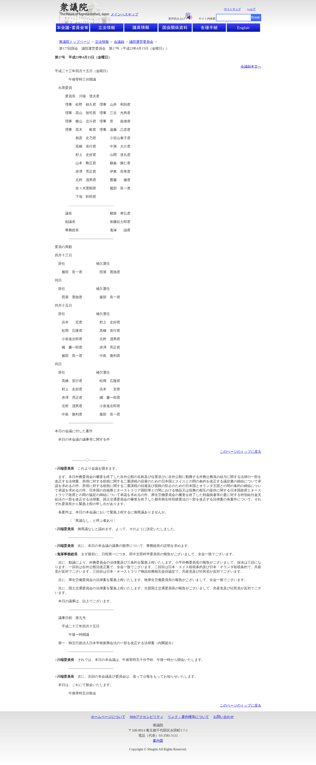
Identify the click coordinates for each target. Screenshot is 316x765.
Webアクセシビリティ (146, 717)
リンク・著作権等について (188, 717)
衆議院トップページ (74, 42)
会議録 (119, 42)
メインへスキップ (124, 14)
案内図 (158, 740)
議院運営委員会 (141, 42)
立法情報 (102, 42)
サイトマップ (232, 9)
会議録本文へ (251, 66)
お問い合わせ (223, 717)
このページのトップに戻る (240, 451)
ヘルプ (251, 9)
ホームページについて (108, 717)
